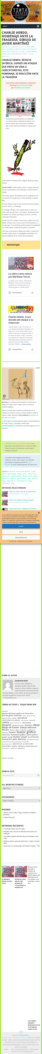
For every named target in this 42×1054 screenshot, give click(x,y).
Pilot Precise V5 (21, 481)
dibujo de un (6, 476)
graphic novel (31, 730)
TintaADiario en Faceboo (21, 87)
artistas (14, 718)
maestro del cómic (7, 744)
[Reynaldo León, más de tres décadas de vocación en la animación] (21, 871)
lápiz (29, 478)
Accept (21, 526)
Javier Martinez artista (33, 739)
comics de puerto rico (15, 723)
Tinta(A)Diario (23, 1035)
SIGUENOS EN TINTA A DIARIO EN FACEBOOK (18, 443)
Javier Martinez (21, 478)
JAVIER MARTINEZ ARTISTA (19, 54)
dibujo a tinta (32, 474)
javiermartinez (6, 47)
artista (24, 715)
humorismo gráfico (18, 735)
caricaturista (24, 720)
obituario (14, 746)
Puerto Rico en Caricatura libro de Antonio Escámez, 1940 (21, 846)
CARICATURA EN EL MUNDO (11, 720)
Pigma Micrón (11, 481)
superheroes (21, 748)
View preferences (21, 537)
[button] (39, 513)
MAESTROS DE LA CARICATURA (23, 744)
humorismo (6, 735)
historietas (5, 732)
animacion (5, 711)
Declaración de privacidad (25, 541)
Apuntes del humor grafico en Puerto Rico (17, 713)
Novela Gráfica (6, 746)
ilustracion (7, 739)
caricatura (22, 718)
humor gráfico (26, 732)
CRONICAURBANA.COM (9, 426)
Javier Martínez (23, 85)
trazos (13, 483)
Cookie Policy (13, 541)
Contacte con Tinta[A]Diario (22, 1052)
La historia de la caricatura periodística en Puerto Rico (15, 741)
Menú (5, 26)
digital (35, 476)
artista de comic (31, 715)
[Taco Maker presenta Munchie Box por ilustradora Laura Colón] (34, 942)
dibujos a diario (27, 476)
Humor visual (20, 737)
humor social (7, 737)
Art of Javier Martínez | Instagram (24, 1049)
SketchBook (6, 483)
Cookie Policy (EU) (9, 817)
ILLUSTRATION (33, 737)
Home (6, 1049)
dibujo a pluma (22, 474)
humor (12, 732)
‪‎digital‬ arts (5, 478)
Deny (21, 532)
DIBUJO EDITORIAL (21, 49)
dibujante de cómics (18, 725)
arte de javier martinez (23, 471)
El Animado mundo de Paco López (14, 829)
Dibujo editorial (28, 727)
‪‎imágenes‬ (13, 478)
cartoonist (32, 720)
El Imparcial (23, 730)
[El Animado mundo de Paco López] (8, 871)
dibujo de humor (10, 727)
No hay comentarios (14, 494)
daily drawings (11, 474)
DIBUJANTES (10, 49)
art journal (11, 471)
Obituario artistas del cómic (28, 746)
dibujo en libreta (16, 476)
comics (5, 722)
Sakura (30, 481)
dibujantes (28, 725)
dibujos (5, 730)
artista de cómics (6, 718)
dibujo (36, 725)
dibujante (6, 725)
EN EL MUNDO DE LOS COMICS (16, 51)
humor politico (32, 735)
